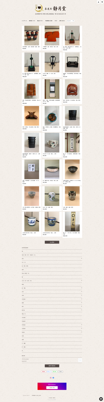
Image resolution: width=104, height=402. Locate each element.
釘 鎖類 (23, 347)
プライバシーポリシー (26, 395)
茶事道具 (23, 324)
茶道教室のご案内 (48, 20)
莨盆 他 (23, 313)
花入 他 (23, 262)
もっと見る (52, 242)
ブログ (56, 20)
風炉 (23, 269)
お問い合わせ (62, 20)
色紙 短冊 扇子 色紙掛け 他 (28, 254)
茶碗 (23, 295)
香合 (23, 258)
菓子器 (23, 310)
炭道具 (23, 332)
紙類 (23, 339)
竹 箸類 (23, 343)
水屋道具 (23, 328)
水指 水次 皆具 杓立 (27, 280)
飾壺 (23, 284)
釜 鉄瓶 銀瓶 (25, 266)
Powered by (50, 399)
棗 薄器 (23, 288)
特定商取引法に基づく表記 (36, 395)
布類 (23, 335)
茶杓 (23, 291)
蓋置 (23, 302)
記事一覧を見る (52, 365)
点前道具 (23, 299)
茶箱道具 (23, 321)
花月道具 (23, 317)
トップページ (24, 20)
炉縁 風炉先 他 (25, 273)
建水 (23, 306)
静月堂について (32, 20)
